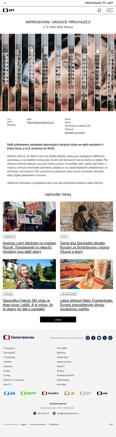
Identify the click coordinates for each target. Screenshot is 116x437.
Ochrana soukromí (38, 424)
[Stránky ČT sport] (28, 394)
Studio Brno (62, 357)
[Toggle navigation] (5, 3)
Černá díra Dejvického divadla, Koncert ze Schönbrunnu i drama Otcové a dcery (84, 247)
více (58, 319)
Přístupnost (54, 424)
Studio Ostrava (64, 361)
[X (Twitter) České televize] (104, 339)
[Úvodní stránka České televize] (18, 338)
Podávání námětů (65, 375)
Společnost (9, 236)
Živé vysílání (9, 352)
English (24, 424)
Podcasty (7, 366)
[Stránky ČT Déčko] (69, 394)
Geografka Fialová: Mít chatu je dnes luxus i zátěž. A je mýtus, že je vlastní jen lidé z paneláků (28, 304)
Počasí (6, 370)
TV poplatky (9, 357)
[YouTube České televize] (99, 339)
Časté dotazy (63, 379)
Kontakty (61, 384)
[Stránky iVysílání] (52, 393)
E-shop (6, 375)
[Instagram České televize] (87, 339)
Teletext (7, 361)
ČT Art (64, 236)
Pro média (62, 348)
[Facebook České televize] (93, 339)
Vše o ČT (7, 384)
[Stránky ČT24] (9, 394)
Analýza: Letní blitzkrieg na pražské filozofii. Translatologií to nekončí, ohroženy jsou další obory (29, 247)
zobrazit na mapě (75, 132)
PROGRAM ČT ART (99, 3)
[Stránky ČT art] (85, 394)
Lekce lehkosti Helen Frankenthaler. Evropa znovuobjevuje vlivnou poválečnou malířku (86, 304)
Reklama (61, 352)
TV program (9, 348)
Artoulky (8, 294)
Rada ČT (61, 366)
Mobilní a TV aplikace (13, 379)
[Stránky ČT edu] (104, 393)
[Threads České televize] (110, 339)
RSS (111, 424)
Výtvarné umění (69, 294)
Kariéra (60, 370)
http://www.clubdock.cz (40, 122)
